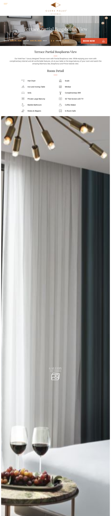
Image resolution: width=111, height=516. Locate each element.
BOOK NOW (89, 40)
